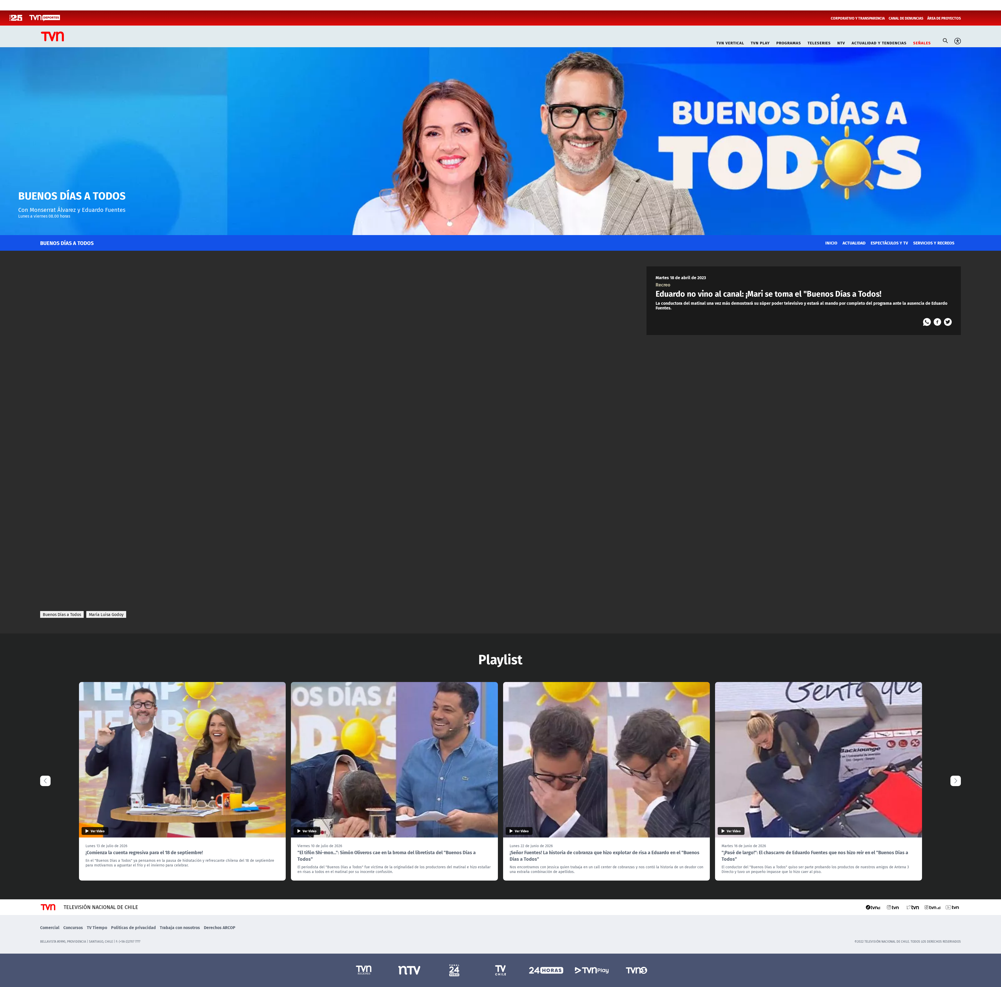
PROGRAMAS (788, 42)
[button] (955, 781)
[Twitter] (948, 322)
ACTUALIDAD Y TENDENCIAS (879, 42)
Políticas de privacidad (133, 927)
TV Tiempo (97, 927)
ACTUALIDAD (854, 243)
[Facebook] (937, 322)
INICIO (831, 243)
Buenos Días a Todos (62, 614)
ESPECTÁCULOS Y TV (889, 243)
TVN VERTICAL (730, 42)
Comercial (49, 927)
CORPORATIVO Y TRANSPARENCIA (858, 18)
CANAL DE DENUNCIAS (906, 18)
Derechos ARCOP (219, 927)
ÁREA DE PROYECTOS (944, 18)
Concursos (73, 927)
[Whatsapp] (927, 322)
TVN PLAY (760, 42)
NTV (841, 42)
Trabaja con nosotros (180, 927)
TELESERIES (819, 42)
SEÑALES (922, 42)
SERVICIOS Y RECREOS (933, 243)
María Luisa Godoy (106, 614)
